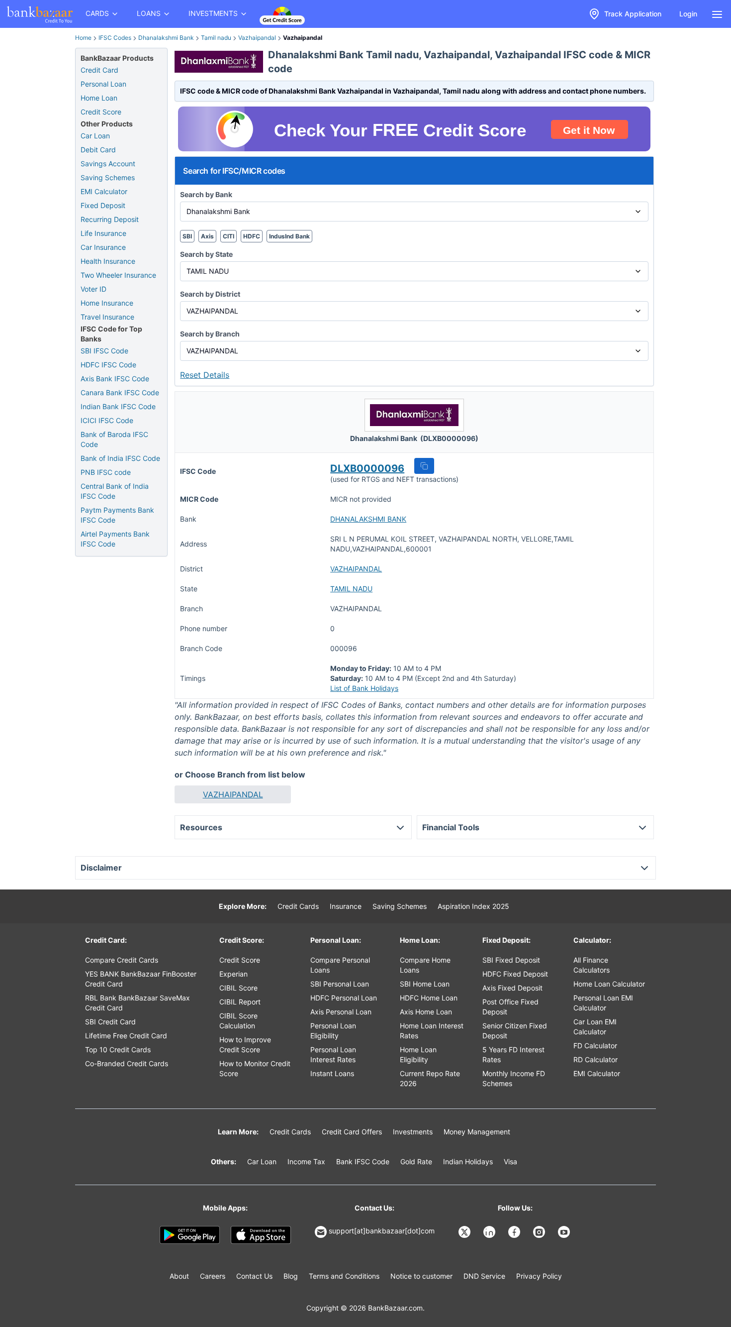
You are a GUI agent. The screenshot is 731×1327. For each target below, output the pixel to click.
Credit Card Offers (352, 1131)
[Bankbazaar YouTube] (565, 1232)
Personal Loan (103, 84)
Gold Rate (416, 1161)
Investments (413, 1131)
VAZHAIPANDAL (356, 568)
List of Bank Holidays (364, 688)
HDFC (251, 236)
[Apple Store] (261, 1235)
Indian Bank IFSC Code (118, 406)
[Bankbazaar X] (465, 1232)
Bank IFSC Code (362, 1161)
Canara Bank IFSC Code (120, 392)
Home (83, 37)
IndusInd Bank (289, 236)
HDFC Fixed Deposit (515, 974)
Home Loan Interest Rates (431, 1030)
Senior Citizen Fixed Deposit (514, 1030)
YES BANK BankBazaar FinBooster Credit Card (140, 979)
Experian (233, 974)
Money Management (477, 1131)
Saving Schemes (108, 177)
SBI (187, 236)
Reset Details (204, 375)
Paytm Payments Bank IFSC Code (117, 515)
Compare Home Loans (425, 965)
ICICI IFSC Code (107, 420)
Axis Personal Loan (340, 1011)
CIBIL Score (238, 988)
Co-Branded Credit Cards (126, 1063)
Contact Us (254, 1276)
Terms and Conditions (344, 1276)
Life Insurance (103, 233)
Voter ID (93, 289)
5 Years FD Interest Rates (513, 1054)
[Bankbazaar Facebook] (515, 1232)
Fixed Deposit (103, 205)
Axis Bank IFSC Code (115, 378)
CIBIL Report (240, 1001)
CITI (228, 236)
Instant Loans (332, 1073)
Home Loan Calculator (609, 984)
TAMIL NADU (351, 588)
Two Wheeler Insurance (118, 275)
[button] (424, 466)
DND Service (484, 1276)
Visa (510, 1161)
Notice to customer (421, 1276)
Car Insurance (103, 247)
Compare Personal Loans (340, 965)
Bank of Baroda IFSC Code (114, 439)
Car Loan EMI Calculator (595, 1026)
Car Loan (95, 135)
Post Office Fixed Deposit (510, 1006)
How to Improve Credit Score (245, 1044)
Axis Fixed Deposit (512, 988)
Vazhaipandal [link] (302, 37)
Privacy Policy (539, 1276)
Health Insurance (108, 261)
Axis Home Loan (426, 1011)
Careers (212, 1276)
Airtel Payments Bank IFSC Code (115, 539)
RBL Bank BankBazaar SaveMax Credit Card (137, 1003)
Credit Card (99, 70)
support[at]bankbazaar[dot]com (382, 1230)
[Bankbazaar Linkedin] (490, 1232)
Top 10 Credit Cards (118, 1049)
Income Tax (306, 1161)
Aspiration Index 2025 (473, 906)
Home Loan (99, 98)
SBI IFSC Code (104, 350)
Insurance (346, 906)
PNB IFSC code (106, 472)
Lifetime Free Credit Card (126, 1035)
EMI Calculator (104, 191)
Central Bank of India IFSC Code (115, 491)
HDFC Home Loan (428, 998)
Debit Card (98, 149)
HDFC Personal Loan (343, 998)
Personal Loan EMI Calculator (603, 1003)
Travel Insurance (107, 317)
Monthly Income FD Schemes (513, 1078)
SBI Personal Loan (339, 984)
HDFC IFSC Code (108, 364)
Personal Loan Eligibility (333, 1030)
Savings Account (108, 163)
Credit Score (101, 112)
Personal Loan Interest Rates (333, 1054)
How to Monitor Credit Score (254, 1068)
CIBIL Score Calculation (238, 1020)
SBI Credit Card (110, 1021)
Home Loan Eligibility (418, 1054)
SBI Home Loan (425, 984)
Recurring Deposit (110, 219)
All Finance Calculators (591, 965)
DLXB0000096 (367, 468)
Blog (290, 1276)
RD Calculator (595, 1059)
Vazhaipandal (257, 37)
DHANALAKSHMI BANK (368, 519)
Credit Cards (298, 906)
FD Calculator (595, 1045)
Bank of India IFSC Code (120, 458)
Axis (207, 236)
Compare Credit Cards (121, 960)
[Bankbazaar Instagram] (540, 1232)
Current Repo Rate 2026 (430, 1078)
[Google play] (190, 1235)
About (179, 1276)
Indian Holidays (468, 1161)
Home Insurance (107, 303)
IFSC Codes (114, 37)
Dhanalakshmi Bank (166, 37)
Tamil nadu (216, 37)
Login (688, 13)
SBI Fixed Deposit (511, 960)
